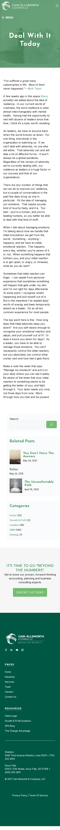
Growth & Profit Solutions (18, 720)
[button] (57, 6)
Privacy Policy (19, 795)
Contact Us (10, 696)
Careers (9, 691)
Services (9, 681)
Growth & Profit (18, 520)
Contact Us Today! (30, 592)
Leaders (14, 525)
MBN (12, 529)
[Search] (51, 424)
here (44, 96)
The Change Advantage (17, 730)
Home (8, 671)
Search (14, 418)
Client (8, 715)
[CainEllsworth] (21, 6)
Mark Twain (34, 88)
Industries (10, 676)
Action (13, 515)
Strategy (14, 534)
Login (14, 715)
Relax (14, 469)
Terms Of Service (38, 795)
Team (8, 686)
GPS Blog (10, 725)
